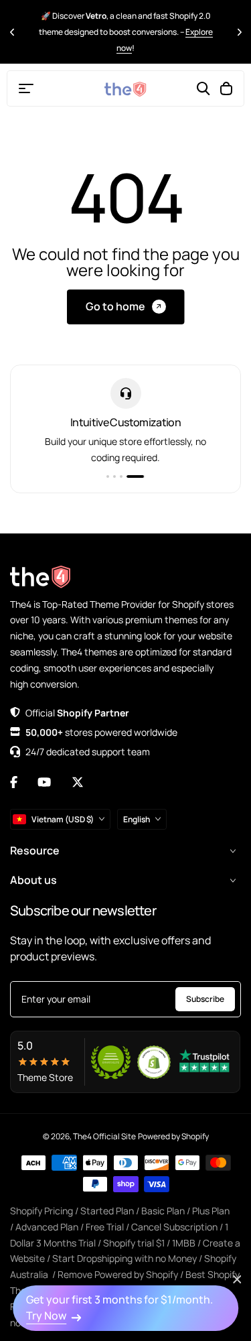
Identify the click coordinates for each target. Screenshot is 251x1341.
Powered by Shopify (173, 1136)
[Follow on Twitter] (78, 782)
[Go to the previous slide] (11, 32)
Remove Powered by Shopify (118, 1274)
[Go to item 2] (114, 476)
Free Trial (105, 1226)
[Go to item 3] (121, 476)
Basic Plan (163, 1210)
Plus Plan (211, 1210)
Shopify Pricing (41, 1210)
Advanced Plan (46, 1226)
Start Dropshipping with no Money (124, 1258)
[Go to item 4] (136, 476)
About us (33, 880)
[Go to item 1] (107, 476)
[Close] (237, 1279)
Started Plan (107, 1210)
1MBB (183, 1242)
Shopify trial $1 (134, 1242)
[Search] (203, 88)
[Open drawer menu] (26, 88)
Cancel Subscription (174, 1226)
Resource (35, 850)
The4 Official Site (104, 1136)
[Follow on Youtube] (44, 782)
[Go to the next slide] (239, 32)
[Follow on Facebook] (13, 782)
